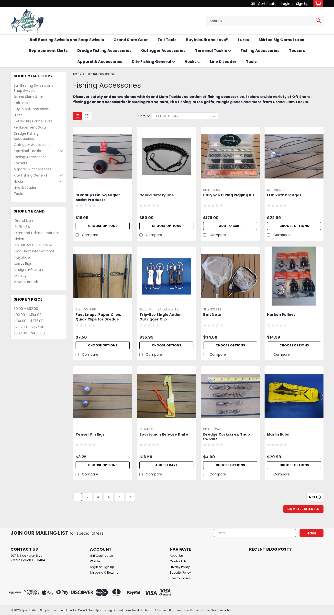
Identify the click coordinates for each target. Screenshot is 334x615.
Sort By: (144, 116)
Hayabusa (22, 257)
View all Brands (26, 281)
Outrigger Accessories (163, 50)
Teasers (297, 50)
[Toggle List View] (87, 116)
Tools (251, 61)
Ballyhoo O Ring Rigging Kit (228, 195)
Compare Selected (303, 509)
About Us (176, 556)
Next (313, 497)
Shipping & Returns (104, 572)
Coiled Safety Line (156, 195)
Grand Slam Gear (130, 39)
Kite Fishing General (152, 61)
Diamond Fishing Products (36, 232)
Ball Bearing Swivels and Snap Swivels (67, 39)
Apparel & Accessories (99, 61)
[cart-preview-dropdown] (317, 3)
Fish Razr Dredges (284, 195)
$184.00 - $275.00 (29, 321)
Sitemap (148, 610)
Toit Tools (167, 39)
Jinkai (19, 239)
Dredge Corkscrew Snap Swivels (226, 436)
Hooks (191, 61)
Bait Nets (212, 314)
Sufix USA (22, 226)
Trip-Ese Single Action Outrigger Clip (160, 317)
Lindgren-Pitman (28, 269)
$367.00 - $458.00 (29, 333)
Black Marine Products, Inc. (160, 309)
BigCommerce (179, 610)
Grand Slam (24, 220)
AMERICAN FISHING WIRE (33, 245)
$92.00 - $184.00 (28, 314)
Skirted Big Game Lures (281, 39)
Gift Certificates (101, 556)
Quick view (102, 182)
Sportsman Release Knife (163, 434)
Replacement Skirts (48, 50)
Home (77, 74)
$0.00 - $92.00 (26, 308)
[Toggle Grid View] (77, 116)
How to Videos (180, 578)
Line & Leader (223, 61)
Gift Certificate (264, 3)
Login (285, 3)
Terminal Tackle (211, 50)
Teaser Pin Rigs (90, 434)
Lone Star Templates (217, 610)
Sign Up (302, 3)
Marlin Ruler (278, 434)
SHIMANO (146, 429)
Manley (20, 275)
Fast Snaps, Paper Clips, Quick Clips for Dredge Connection (98, 319)
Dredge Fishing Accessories (104, 50)
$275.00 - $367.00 (29, 327)
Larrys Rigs (23, 263)
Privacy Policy (180, 567)
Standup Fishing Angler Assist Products (98, 197)
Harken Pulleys (281, 314)
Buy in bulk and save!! (207, 39)
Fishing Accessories (260, 50)
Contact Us (178, 561)
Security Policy (180, 572)
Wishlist (95, 561)
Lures (243, 39)
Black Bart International (34, 251)
